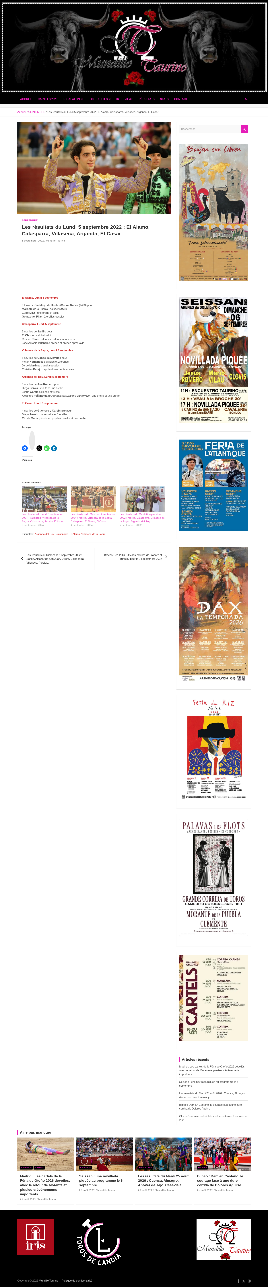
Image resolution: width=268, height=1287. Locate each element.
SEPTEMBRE (30, 220)
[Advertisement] (94, 270)
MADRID (39, 1167)
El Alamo (75, 533)
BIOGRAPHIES (98, 99)
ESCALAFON (71, 99)
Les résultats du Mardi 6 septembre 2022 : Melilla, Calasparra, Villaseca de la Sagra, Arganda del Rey (142, 518)
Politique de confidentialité (77, 1280)
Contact (180, 99)
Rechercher (244, 129)
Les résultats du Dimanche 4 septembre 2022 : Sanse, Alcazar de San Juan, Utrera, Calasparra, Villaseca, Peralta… (55, 558)
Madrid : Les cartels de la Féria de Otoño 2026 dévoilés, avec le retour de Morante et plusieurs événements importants (212, 1070)
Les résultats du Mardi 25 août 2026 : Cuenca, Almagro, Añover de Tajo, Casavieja (163, 1180)
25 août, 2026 (205, 1190)
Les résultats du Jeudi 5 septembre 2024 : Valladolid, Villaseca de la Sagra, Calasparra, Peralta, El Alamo (43, 518)
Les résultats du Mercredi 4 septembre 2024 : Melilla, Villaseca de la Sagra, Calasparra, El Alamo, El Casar (93, 518)
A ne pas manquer (35, 1132)
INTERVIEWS (124, 99)
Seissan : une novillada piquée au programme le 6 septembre (101, 1180)
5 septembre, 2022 (33, 240)
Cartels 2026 (47, 99)
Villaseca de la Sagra (93, 533)
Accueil (26, 99)
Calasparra (62, 533)
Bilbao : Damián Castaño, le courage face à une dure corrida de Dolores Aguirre (220, 1180)
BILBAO (202, 1167)
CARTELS (26, 1167)
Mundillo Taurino (55, 240)
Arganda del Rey (44, 533)
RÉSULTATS (147, 99)
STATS (164, 99)
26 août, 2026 (28, 1199)
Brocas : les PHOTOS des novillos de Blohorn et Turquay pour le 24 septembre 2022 (133, 556)
